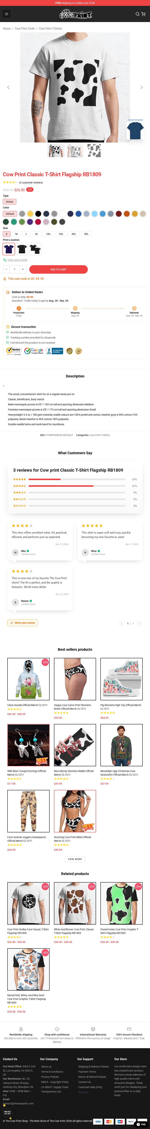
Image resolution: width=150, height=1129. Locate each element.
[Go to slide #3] (94, 150)
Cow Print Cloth (25, 28)
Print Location (11, 239)
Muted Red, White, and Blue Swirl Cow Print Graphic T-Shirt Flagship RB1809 (26, 999)
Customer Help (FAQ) (90, 1087)
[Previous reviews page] (121, 623)
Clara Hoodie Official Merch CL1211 (27, 705)
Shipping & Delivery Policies (93, 1066)
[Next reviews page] (139, 623)
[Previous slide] (8, 87)
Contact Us (84, 1082)
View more (75, 859)
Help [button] (143, 1124)
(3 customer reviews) (31, 182)
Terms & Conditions (52, 1071)
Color (6, 207)
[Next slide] (141, 87)
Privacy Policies (50, 1076)
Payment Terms (87, 1071)
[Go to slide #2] (75, 150)
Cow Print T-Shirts (50, 28)
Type (6, 195)
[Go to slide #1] (56, 150)
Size (5, 228)
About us (46, 1066)
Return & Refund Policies (92, 1076)
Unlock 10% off (7, 1113)
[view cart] (143, 14)
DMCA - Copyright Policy (55, 1082)
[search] (137, 14)
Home (7, 28)
